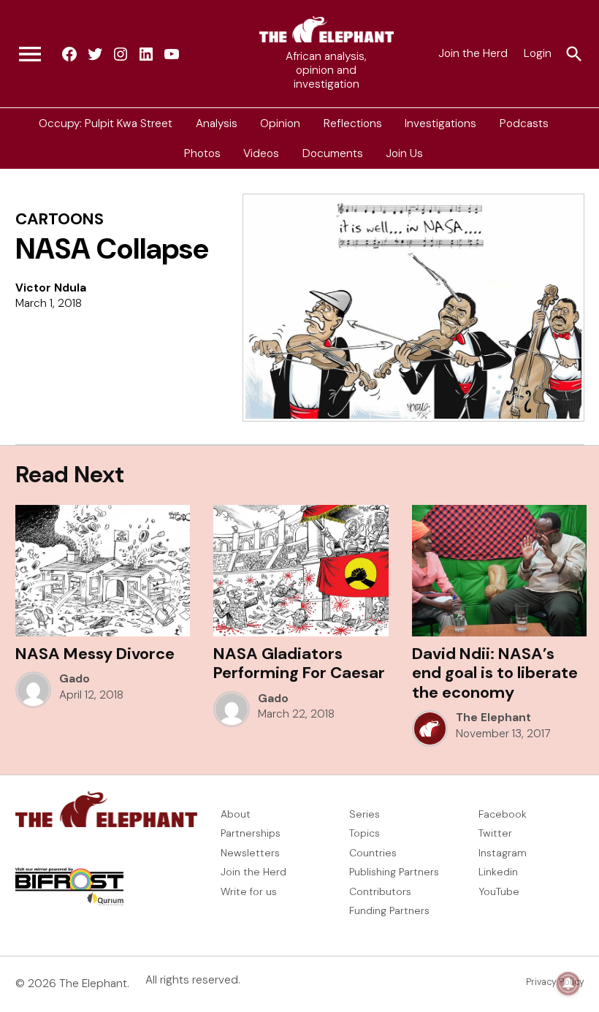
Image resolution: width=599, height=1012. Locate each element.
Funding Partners (389, 910)
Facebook (502, 814)
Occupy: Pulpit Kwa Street (105, 122)
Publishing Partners (394, 871)
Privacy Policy (555, 982)
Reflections (353, 122)
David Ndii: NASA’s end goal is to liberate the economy (495, 673)
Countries (373, 852)
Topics (364, 833)
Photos (202, 153)
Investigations (440, 122)
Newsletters (250, 852)
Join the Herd (473, 53)
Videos (261, 153)
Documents (332, 153)
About (236, 814)
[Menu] (30, 54)
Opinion (280, 122)
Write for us (249, 891)
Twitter (495, 833)
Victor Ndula (50, 288)
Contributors (380, 891)
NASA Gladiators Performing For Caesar (299, 663)
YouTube (498, 891)
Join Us (404, 153)
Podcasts (524, 122)
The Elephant (493, 717)
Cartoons (59, 218)
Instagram (502, 852)
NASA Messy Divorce (95, 653)
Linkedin (498, 871)
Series (364, 814)
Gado (74, 679)
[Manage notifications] (568, 983)
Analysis (216, 122)
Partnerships (251, 833)
